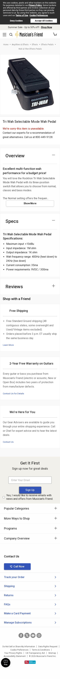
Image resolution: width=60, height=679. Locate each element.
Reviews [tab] (14, 286)
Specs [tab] (12, 221)
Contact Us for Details (13, 393)
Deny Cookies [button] (16, 21)
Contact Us (8, 442)
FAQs (7, 604)
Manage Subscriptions (18, 622)
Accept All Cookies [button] (44, 21)
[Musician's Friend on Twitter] (27, 635)
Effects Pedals (47, 44)
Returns (9, 595)
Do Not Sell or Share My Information (18, 646)
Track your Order (14, 577)
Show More (30, 203)
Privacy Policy (35, 5)
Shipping (9, 586)
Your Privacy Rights (13, 653)
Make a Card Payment (17, 613)
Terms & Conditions (41, 650)
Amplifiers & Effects (20, 44)
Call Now (19, 566)
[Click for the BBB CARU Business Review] (30, 662)
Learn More (8, 345)
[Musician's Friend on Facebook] (21, 635)
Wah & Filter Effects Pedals (30, 49)
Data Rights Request (48, 646)
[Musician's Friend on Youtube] (33, 635)
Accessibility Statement (15, 656)
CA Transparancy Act (35, 653)
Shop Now (46, 27)
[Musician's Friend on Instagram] (39, 635)
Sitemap (52, 653)
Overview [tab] (15, 155)
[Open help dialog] (5, 662)
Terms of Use (22, 15)
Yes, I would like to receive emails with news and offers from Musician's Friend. (29, 497)
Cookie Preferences (39, 15)
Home (5, 44)
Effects (35, 44)
